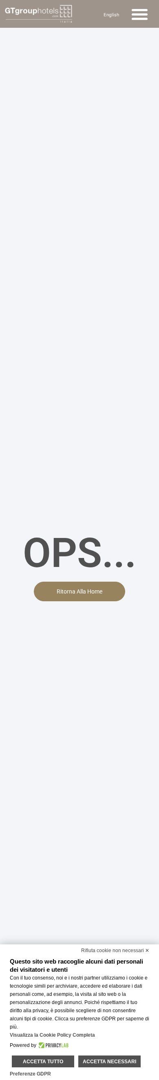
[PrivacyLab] (52, 1045)
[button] (140, 14)
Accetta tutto (43, 1061)
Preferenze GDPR (30, 1074)
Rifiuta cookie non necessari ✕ (115, 950)
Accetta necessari (109, 1061)
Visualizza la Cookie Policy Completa (52, 1035)
